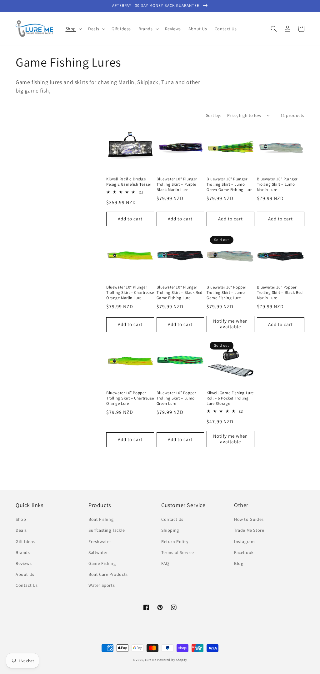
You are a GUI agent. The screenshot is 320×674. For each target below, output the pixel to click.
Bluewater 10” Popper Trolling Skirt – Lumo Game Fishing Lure (226, 292)
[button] (73, 28)
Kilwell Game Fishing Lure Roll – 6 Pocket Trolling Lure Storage (230, 398)
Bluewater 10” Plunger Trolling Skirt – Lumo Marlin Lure (277, 184)
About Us (25, 574)
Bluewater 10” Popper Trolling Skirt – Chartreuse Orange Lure (130, 398)
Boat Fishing (100, 519)
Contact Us (27, 585)
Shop (21, 519)
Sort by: (213, 115)
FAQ (165, 563)
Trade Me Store (249, 530)
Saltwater (98, 552)
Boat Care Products (108, 574)
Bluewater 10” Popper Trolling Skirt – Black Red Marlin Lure (280, 292)
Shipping (170, 530)
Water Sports (101, 585)
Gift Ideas (25, 541)
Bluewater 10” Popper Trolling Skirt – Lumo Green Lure (176, 398)
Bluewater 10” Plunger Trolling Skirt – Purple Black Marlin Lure (177, 184)
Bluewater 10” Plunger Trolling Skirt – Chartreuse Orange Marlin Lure (130, 292)
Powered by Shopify (172, 660)
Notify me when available (230, 323)
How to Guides (249, 519)
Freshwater (99, 541)
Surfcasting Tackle (106, 530)
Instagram (244, 541)
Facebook (244, 552)
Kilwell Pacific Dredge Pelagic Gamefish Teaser (128, 182)
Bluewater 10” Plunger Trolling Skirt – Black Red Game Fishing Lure (180, 292)
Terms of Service (177, 552)
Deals (21, 530)
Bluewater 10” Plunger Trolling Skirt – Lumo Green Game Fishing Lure (229, 184)
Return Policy (174, 541)
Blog (238, 563)
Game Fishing (102, 563)
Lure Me (151, 660)
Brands (23, 552)
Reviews (24, 563)
